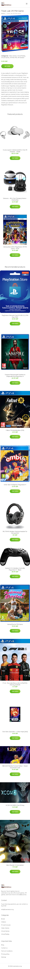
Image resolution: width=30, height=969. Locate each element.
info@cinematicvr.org (7, 909)
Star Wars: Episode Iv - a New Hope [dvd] (15, 731)
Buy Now (7, 66)
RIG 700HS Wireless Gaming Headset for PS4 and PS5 (15, 532)
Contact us (4, 948)
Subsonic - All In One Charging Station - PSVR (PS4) (15, 199)
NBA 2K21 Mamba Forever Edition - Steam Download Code (15, 767)
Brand (3, 919)
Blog (2, 945)
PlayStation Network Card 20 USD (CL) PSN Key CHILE (15, 316)
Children (3, 922)
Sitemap (3, 957)
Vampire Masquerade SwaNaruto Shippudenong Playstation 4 (15, 375)
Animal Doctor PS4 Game (15, 624)
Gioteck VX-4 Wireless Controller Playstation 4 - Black (15, 569)
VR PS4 (12, 57)
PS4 (16, 57)
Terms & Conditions (6, 951)
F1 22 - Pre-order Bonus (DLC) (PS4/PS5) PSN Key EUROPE (15, 684)
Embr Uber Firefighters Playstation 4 (15, 484)
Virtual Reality (21, 56)
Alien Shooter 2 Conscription (15, 865)
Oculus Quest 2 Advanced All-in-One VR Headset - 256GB (15, 150)
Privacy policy (5, 954)
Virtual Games (5, 57)
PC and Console (5, 925)
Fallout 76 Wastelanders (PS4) (15, 430)
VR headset (21, 57)
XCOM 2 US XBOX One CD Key (15, 805)
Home (3, 13)
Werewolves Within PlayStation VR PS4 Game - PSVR (15, 247)
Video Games (13, 56)
